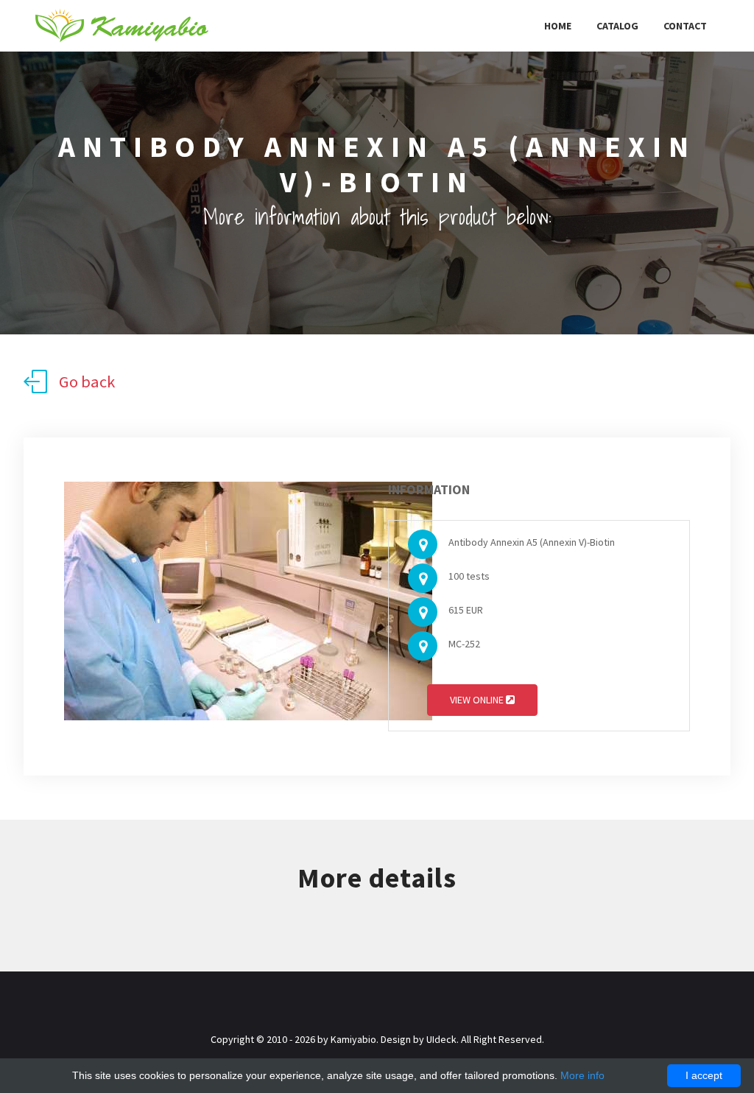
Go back (87, 381)
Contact (685, 25)
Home (557, 25)
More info (582, 1075)
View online (478, 699)
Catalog (617, 25)
